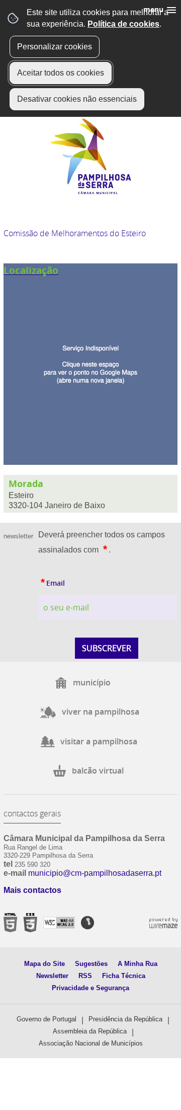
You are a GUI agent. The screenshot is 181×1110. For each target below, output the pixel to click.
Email (51, 581)
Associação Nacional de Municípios (91, 1043)
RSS (85, 976)
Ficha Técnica (123, 976)
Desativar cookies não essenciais (77, 99)
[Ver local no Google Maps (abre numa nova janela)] (90, 364)
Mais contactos (32, 890)
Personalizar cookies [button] (54, 46)
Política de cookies (123, 24)
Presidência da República (125, 1019)
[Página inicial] (90, 192)
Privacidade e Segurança (90, 988)
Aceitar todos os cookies (60, 72)
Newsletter (52, 976)
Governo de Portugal (46, 1019)
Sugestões (91, 963)
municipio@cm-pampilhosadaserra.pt (94, 873)
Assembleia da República (90, 1031)
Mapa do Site (44, 963)
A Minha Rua (137, 963)
